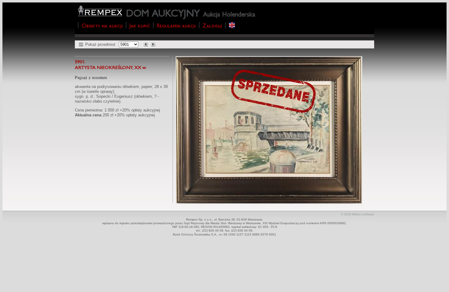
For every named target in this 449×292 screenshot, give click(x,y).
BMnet (356, 214)
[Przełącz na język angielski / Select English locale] (232, 25)
